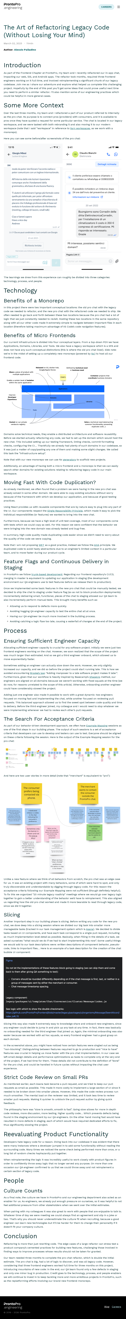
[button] (118, 7)
